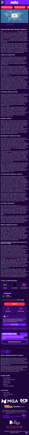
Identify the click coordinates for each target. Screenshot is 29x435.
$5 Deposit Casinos (20, 7)
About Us (6, 395)
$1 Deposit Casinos (7, 7)
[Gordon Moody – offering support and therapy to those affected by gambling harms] (8, 406)
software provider (23, 205)
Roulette (9, 152)
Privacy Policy (7, 392)
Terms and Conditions (8, 394)
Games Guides (7, 382)
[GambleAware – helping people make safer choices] (19, 407)
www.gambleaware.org (18, 413)
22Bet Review (14, 324)
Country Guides (7, 377)
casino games (7, 39)
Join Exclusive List (14, 342)
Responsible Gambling (9, 386)
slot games (12, 148)
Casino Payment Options (9, 379)
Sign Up (14, 304)
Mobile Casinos (7, 381)
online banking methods (11, 258)
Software (5, 384)
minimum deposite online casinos (10, 31)
